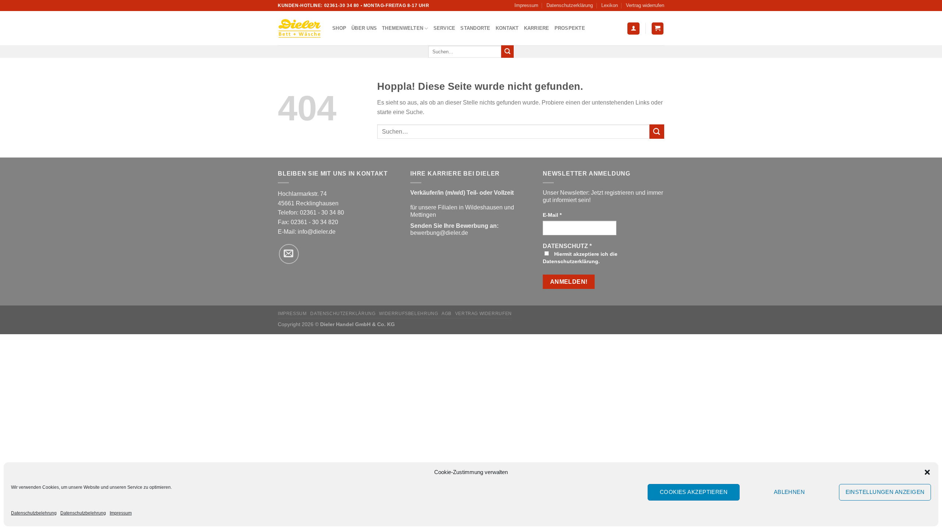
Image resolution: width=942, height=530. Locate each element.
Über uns (364, 28)
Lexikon (609, 5)
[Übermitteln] (507, 51)
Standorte (475, 28)
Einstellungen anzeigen (885, 492)
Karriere (536, 28)
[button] (927, 472)
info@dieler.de (317, 232)
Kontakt (507, 28)
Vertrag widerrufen (645, 5)
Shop (339, 28)
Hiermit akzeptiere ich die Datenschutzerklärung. (580, 257)
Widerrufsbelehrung (408, 313)
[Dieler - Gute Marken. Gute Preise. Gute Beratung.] (299, 28)
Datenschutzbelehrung (34, 513)
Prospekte (570, 28)
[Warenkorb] (658, 28)
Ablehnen (789, 492)
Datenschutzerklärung (569, 5)
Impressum (121, 513)
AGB (446, 313)
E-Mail (552, 215)
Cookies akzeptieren (694, 492)
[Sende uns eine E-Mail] (289, 254)
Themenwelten (402, 28)
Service (444, 28)
